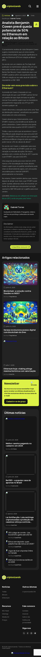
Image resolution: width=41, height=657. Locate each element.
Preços (4, 620)
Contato (25, 611)
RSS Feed (5, 611)
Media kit (5, 617)
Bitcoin (4, 595)
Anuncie (25, 614)
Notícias (7, 15)
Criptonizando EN (29, 592)
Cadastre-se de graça (15, 401)
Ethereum (6, 598)
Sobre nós (26, 617)
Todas (4, 592)
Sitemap (5, 614)
